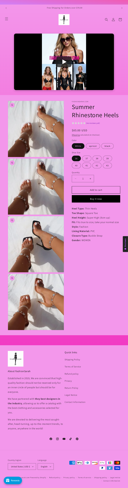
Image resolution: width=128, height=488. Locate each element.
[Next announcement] (121, 8)
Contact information (111, 481)
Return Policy (71, 388)
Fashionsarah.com (22, 477)
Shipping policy (100, 477)
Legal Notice (71, 395)
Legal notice (115, 477)
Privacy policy (69, 477)
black (107, 146)
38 (97, 158)
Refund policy (72, 373)
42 (97, 165)
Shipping (76, 135)
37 (87, 158)
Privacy (68, 380)
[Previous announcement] (6, 8)
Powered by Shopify (38, 477)
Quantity (76, 172)
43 (107, 165)
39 (107, 158)
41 (87, 165)
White (78, 146)
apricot (93, 146)
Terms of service (84, 477)
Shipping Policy (72, 359)
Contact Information (75, 402)
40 (76, 165)
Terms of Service (73, 366)
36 (76, 158)
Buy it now (96, 198)
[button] (6, 18)
